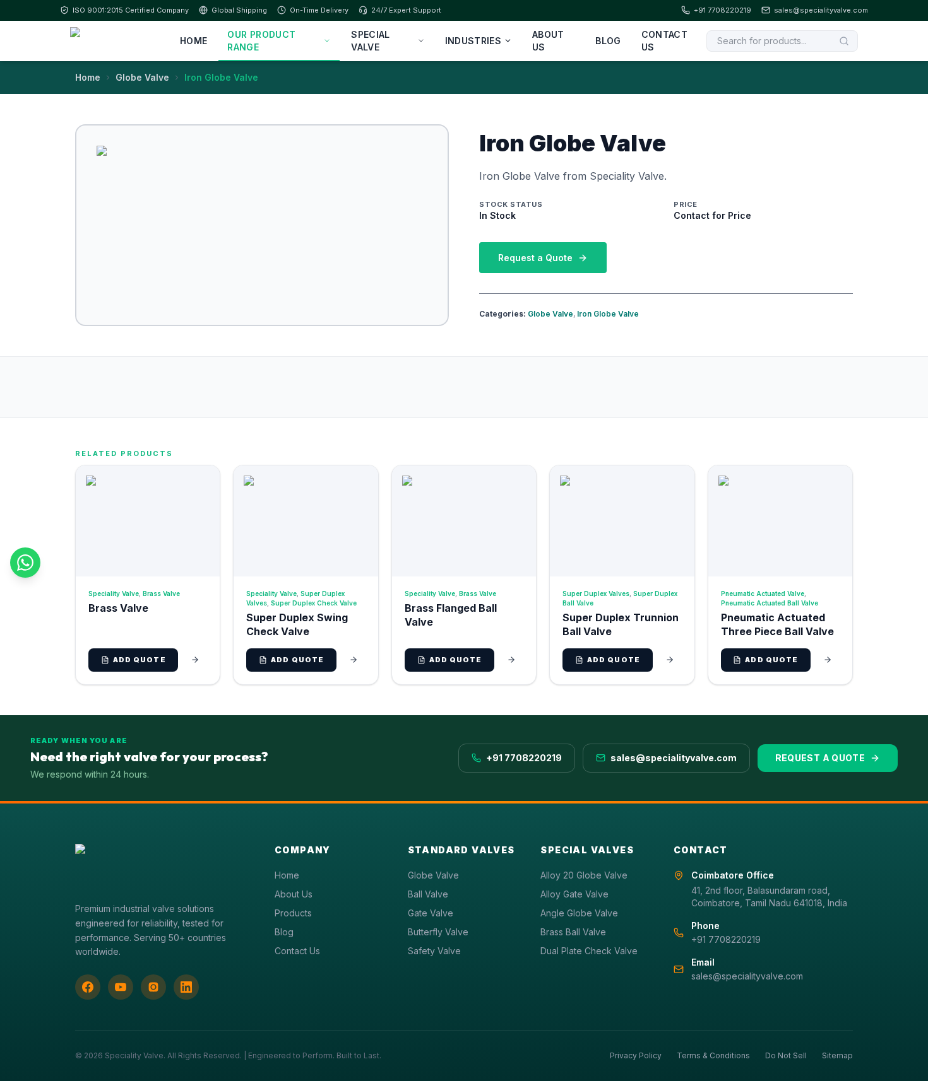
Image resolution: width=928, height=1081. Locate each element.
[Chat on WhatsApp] (25, 562)
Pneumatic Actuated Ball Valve (769, 603)
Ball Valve (428, 894)
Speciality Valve (113, 593)
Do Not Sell (786, 1055)
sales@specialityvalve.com (821, 10)
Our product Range (261, 40)
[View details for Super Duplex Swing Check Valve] (354, 659)
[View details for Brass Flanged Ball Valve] (511, 659)
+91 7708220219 (722, 10)
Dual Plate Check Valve (589, 950)
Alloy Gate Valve (574, 894)
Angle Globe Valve (579, 913)
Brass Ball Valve (573, 931)
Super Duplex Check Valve (314, 603)
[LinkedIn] (186, 987)
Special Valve (370, 40)
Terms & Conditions (713, 1055)
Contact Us (664, 40)
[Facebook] (87, 987)
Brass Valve (161, 593)
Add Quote (139, 659)
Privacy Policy (636, 1055)
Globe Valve (142, 77)
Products (293, 913)
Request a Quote (535, 257)
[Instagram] (153, 987)
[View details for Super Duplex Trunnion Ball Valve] (670, 659)
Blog (608, 40)
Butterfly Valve (438, 931)
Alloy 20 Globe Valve (584, 875)
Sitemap (837, 1055)
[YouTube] (120, 987)
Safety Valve (434, 950)
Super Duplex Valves (595, 593)
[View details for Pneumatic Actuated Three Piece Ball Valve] (828, 659)
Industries (473, 40)
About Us (548, 40)
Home (193, 40)
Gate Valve (430, 913)
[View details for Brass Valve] (195, 659)
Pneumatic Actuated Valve (762, 593)
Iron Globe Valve (608, 313)
